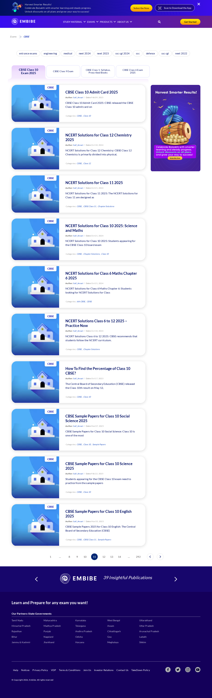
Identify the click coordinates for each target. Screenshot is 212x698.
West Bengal (113, 620)
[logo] (23, 23)
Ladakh (143, 636)
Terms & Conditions (69, 670)
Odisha (79, 636)
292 (138, 556)
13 (111, 556)
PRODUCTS (106, 21)
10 (85, 556)
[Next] (160, 556)
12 (104, 556)
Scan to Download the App (177, 7)
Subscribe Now (141, 8)
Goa (109, 636)
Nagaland (48, 636)
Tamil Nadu (17, 620)
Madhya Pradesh (52, 625)
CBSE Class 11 (89, 206)
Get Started (190, 21)
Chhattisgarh (114, 631)
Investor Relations (103, 670)
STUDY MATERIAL (72, 21)
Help (15, 670)
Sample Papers (99, 444)
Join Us (87, 670)
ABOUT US (123, 21)
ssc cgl (165, 53)
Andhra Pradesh (83, 631)
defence (150, 53)
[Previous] (150, 556)
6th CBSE (81, 301)
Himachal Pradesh (21, 625)
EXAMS (91, 21)
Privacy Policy (40, 670)
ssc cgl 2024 (122, 53)
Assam (110, 625)
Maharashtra (50, 620)
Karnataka (80, 620)
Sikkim (142, 642)
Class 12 (87, 163)
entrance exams (28, 53)
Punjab (47, 631)
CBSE (79, 116)
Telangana (80, 625)
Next (175, 579)
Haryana (79, 642)
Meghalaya (112, 642)
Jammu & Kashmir (21, 642)
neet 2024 (85, 53)
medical (68, 53)
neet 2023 (103, 53)
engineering (50, 53)
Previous (36, 579)
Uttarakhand (145, 620)
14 (119, 556)
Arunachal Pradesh (149, 631)
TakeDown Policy (140, 670)
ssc (138, 53)
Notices (25, 670)
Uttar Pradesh (146, 625)
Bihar (14, 636)
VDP (53, 670)
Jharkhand (49, 642)
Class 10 (87, 116)
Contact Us (122, 670)
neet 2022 (181, 53)
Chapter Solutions (106, 206)
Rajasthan (17, 631)
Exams (13, 36)
